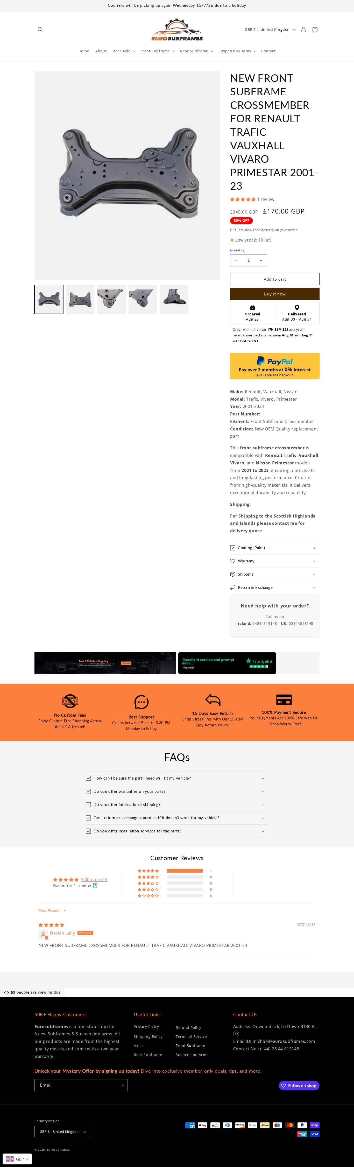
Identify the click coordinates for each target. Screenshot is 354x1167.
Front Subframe (190, 1045)
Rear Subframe (148, 1054)
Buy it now (275, 293)
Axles (139, 1045)
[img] (51, 925)
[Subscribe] (122, 1085)
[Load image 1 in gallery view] (48, 299)
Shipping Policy (148, 1036)
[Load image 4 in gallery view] (143, 299)
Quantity (237, 250)
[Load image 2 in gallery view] (80, 299)
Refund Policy (188, 1027)
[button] (40, 29)
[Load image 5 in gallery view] (174, 299)
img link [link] (42, 656)
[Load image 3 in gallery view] (111, 299)
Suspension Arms (192, 1054)
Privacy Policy (146, 1026)
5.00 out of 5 (94, 879)
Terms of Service (191, 1036)
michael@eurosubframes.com (284, 1041)
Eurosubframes (58, 1150)
